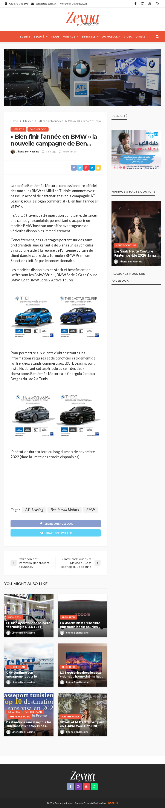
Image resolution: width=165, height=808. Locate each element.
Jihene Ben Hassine (27, 151)
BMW (90, 509)
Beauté (39, 36)
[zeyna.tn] (82, 776)
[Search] (157, 36)
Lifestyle (88, 36)
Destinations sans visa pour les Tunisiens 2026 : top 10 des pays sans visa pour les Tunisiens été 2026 (28, 724)
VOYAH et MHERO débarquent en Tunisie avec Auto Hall (82, 724)
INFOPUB (113, 803)
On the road (38, 129)
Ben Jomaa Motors (65, 509)
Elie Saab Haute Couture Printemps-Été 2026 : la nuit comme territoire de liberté (136, 253)
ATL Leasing (34, 509)
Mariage (69, 36)
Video (128, 36)
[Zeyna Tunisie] (82, 19)
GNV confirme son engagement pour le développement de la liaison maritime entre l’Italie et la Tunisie (27, 674)
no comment (70, 151)
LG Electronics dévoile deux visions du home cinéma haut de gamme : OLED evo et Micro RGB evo (81, 674)
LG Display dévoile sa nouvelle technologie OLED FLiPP (28, 625)
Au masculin (111, 36)
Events (25, 36)
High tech (14, 617)
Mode (55, 36)
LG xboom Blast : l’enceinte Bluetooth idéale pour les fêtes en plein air (80, 625)
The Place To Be (19, 716)
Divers (140, 36)
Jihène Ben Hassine (23, 632)
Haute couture (126, 245)
